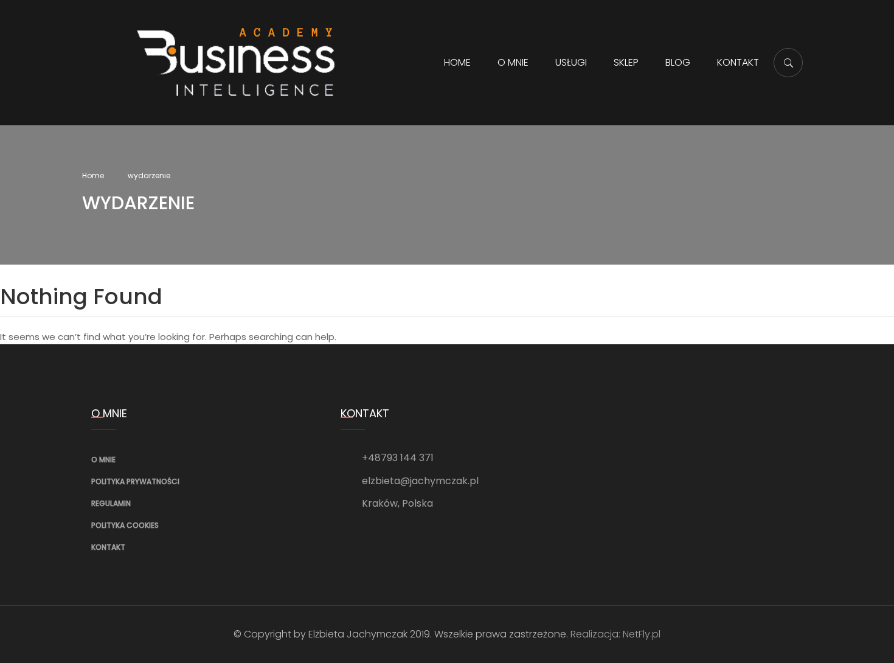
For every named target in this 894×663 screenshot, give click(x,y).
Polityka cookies (125, 525)
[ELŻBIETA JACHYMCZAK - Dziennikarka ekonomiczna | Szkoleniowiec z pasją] (236, 61)
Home (457, 62)
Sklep (626, 62)
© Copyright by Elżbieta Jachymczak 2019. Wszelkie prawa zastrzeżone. (401, 634)
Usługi (571, 62)
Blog (677, 62)
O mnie (512, 62)
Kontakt (738, 62)
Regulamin (111, 503)
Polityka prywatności (135, 481)
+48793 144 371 (398, 458)
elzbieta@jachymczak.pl (420, 481)
